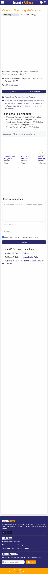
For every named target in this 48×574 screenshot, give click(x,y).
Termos (16, 570)
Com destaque (17, 548)
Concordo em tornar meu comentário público (21, 237)
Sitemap (31, 570)
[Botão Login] (41, 2)
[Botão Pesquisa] (45, 2)
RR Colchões (25, 253)
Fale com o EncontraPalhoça (13, 545)
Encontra (23, 2)
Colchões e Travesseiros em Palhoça (20, 97)
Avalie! (26, 15)
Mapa (14, 91)
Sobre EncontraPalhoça (11, 541)
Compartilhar (11, 15)
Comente (36, 91)
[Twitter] (9, 532)
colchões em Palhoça (25, 103)
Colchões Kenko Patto (29, 257)
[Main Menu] (2, 2)
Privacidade (24, 570)
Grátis (27, 548)
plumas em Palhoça (21, 106)
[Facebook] (4, 532)
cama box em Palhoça (13, 101)
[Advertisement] (24, 44)
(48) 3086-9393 (11, 85)
